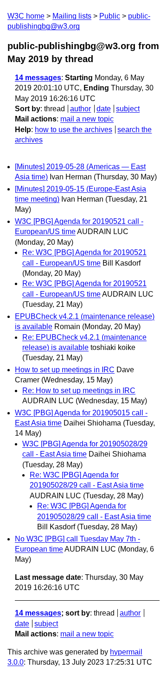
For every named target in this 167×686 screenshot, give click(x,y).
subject (128, 109)
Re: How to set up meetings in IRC (78, 390)
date (103, 109)
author (80, 109)
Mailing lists (71, 16)
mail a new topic (87, 119)
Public (109, 16)
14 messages (38, 78)
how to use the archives (73, 129)
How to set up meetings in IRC (65, 370)
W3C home (26, 16)
